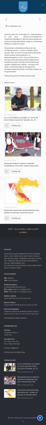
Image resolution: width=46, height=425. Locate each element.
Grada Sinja (20, 352)
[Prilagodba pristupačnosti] (40, 418)
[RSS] (23, 421)
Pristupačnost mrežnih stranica (15, 318)
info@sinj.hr (14, 348)
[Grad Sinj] (23, 6)
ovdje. (33, 76)
